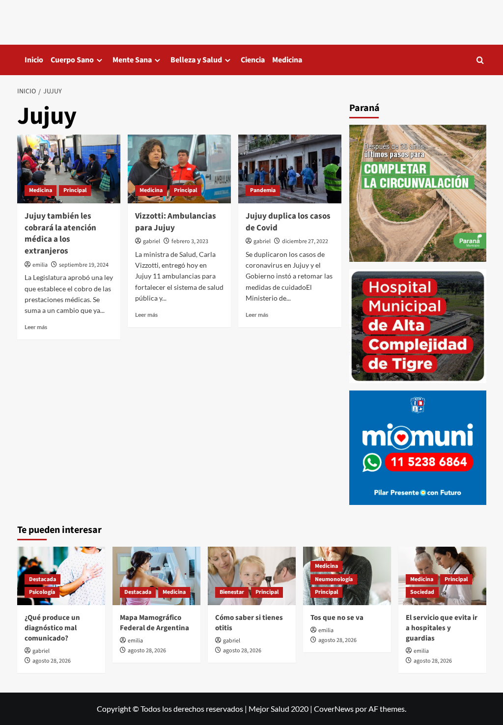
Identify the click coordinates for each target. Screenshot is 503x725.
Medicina (287, 60)
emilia (40, 265)
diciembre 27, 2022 (305, 241)
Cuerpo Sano (72, 60)
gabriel (151, 241)
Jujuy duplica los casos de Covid (288, 222)
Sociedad (422, 592)
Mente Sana (132, 60)
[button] (480, 60)
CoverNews (334, 708)
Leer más (36, 327)
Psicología (42, 592)
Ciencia (253, 60)
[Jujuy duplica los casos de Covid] (289, 169)
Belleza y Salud (196, 60)
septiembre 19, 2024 (84, 265)
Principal (74, 190)
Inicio (34, 60)
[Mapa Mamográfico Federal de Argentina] (156, 576)
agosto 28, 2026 (51, 661)
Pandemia (263, 190)
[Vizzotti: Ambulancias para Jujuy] (179, 169)
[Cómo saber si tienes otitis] (252, 576)
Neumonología (334, 579)
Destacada (42, 579)
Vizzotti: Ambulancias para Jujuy (175, 222)
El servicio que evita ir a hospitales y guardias (441, 628)
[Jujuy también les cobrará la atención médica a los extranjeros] (68, 169)
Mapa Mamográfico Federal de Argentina (154, 623)
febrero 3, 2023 (189, 241)
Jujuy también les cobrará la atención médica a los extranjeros (60, 233)
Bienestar (232, 592)
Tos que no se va (336, 618)
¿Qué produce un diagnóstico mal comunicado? (52, 628)
